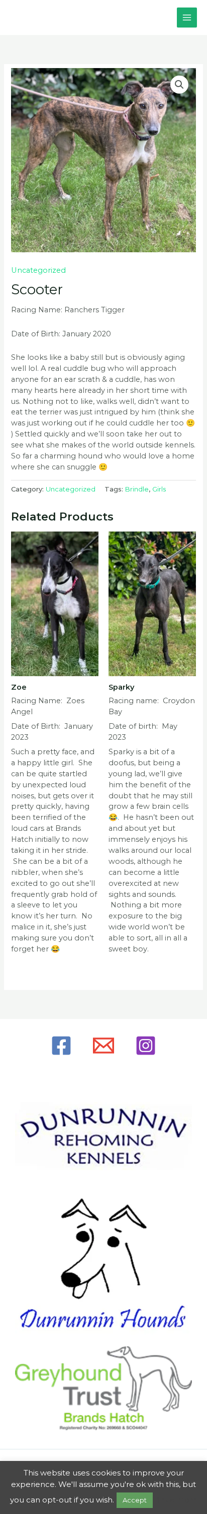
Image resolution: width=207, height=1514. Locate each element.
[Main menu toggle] (187, 18)
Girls (159, 489)
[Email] (103, 1045)
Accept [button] (135, 1500)
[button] (179, 85)
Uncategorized (38, 270)
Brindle (137, 489)
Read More (176, 1499)
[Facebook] (61, 1045)
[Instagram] (145, 1045)
